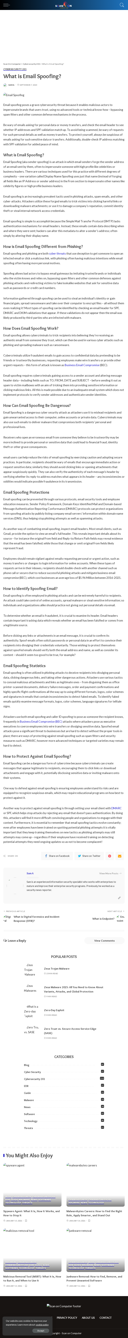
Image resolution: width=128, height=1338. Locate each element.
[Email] (120, 856)
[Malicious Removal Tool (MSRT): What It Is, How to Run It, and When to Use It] (32, 1250)
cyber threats (57, 253)
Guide (27, 1093)
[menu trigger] (7, 5)
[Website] (119, 898)
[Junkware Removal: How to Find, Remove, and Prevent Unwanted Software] (95, 1250)
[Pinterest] (110, 856)
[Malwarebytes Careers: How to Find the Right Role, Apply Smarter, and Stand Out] (95, 1185)
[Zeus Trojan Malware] (32, 971)
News (27, 1107)
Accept (40, 1330)
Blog (26, 1065)
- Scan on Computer (71, 1333)
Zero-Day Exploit (54, 1010)
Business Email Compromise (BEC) (41, 721)
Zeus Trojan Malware (57, 968)
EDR (26, 1086)
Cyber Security (32, 1072)
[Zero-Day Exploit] (32, 1012)
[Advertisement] (64, 35)
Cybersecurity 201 (14, 69)
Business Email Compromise (82, 365)
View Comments (104, 940)
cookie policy (42, 1324)
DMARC (116, 808)
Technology (30, 1121)
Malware (29, 1100)
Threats (28, 1128)
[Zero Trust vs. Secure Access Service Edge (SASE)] (32, 1033)
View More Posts (108, 873)
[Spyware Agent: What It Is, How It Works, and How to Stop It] (32, 1185)
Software (29, 1114)
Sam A (11, 85)
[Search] (121, 5)
